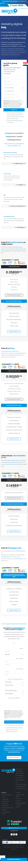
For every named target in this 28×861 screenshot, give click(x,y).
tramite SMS (14, 274)
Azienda (21, 648)
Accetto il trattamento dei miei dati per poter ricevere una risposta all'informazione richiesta (14, 729)
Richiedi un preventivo (14, 331)
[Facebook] (12, 834)
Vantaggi (18, 800)
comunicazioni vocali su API (11, 464)
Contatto (18, 792)
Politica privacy (18, 845)
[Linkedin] (16, 834)
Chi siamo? (18, 798)
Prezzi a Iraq (19, 163)
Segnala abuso (14, 849)
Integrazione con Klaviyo (7, 807)
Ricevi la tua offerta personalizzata (14, 412)
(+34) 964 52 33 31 (23, 8)
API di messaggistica (6, 794)
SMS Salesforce (5, 805)
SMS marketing (19, 249)
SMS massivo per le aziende (10, 152)
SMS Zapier (4, 810)
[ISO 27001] (4, 842)
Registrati (14, 110)
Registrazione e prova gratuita (14, 295)
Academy (18, 794)
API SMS (18, 251)
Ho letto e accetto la (15, 725)
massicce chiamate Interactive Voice (12, 462)
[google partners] (16, 842)
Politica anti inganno (20, 847)
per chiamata (14, 487)
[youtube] (14, 834)
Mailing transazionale (14, 355)
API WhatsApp (19, 558)
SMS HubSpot (5, 803)
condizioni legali (15, 120)
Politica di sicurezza (11, 847)
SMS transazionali (5, 251)
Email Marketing (19, 775)
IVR (4, 195)
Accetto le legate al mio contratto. (15, 121)
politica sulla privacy (17, 107)
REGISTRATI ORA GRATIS (14, 757)
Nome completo (19, 658)
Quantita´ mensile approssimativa (15, 679)
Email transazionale (20, 780)
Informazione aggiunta (14, 698)
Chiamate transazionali (21, 784)
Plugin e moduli (5, 801)
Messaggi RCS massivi (21, 788)
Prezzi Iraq (17, 206)
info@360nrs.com (14, 828)
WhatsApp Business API (9, 216)
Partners (18, 807)
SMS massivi (19, 769)
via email (14, 378)
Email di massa (7, 173)
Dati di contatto (19, 669)
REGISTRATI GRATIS (13, 859)
